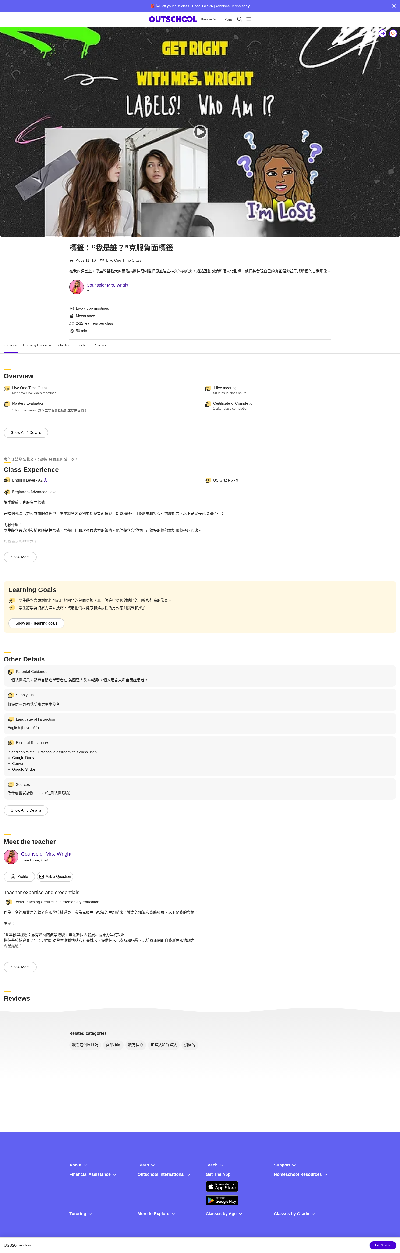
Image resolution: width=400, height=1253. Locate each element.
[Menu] (248, 19)
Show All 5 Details (26, 810)
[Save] (393, 33)
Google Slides (24, 769)
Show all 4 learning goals (36, 623)
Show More (20, 557)
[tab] (11, 345)
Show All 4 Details (26, 433)
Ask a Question (58, 877)
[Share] (383, 33)
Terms (236, 6)
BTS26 (207, 6)
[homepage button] (173, 19)
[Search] (239, 19)
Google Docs (23, 758)
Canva (17, 764)
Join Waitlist (383, 1245)
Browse (206, 19)
